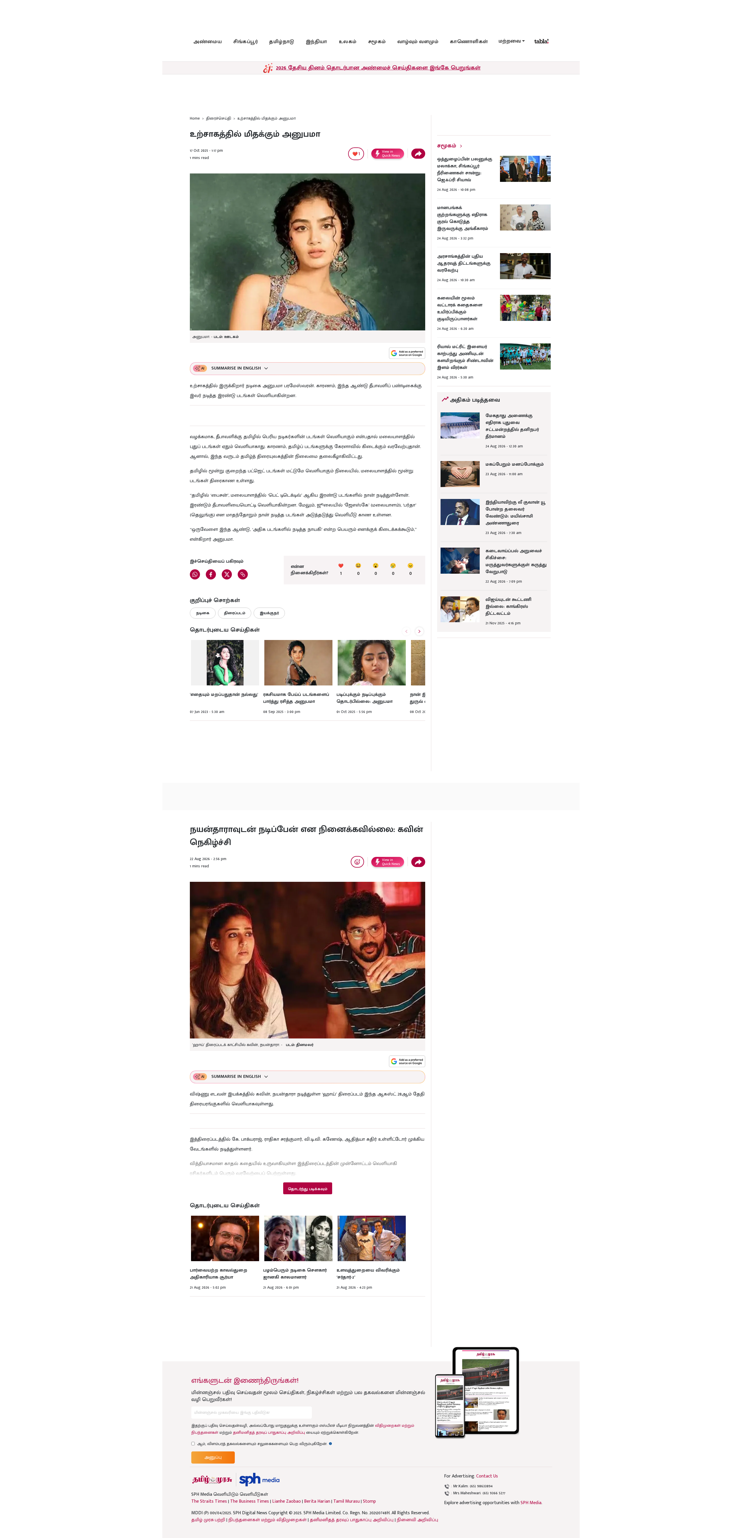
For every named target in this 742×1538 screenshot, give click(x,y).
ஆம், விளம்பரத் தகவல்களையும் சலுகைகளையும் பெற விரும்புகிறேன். (264, 1444)
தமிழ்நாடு (281, 41)
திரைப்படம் (234, 613)
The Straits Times (209, 1501)
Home (195, 118)
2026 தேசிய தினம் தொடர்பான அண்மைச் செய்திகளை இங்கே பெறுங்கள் (378, 68)
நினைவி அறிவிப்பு (417, 1520)
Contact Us (487, 1476)
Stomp (369, 1501)
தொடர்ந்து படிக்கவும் (307, 1189)
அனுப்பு (213, 1457)
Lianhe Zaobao (286, 1501)
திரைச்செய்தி (218, 118)
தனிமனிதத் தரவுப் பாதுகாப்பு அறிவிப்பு (269, 1432)
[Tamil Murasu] (212, 1479)
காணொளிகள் (469, 41)
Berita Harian (317, 1501)
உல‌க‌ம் (348, 41)
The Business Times (249, 1501)
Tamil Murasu (346, 1501)
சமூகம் (377, 41)
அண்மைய (207, 41)
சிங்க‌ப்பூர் (245, 41)
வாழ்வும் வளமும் (418, 41)
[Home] (259, 1479)
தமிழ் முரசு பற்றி (208, 1520)
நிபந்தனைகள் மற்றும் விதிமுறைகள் (267, 1520)
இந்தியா (316, 41)
